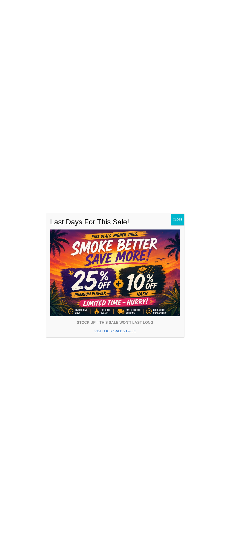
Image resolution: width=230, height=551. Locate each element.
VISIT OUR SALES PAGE (115, 331)
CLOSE (177, 219)
